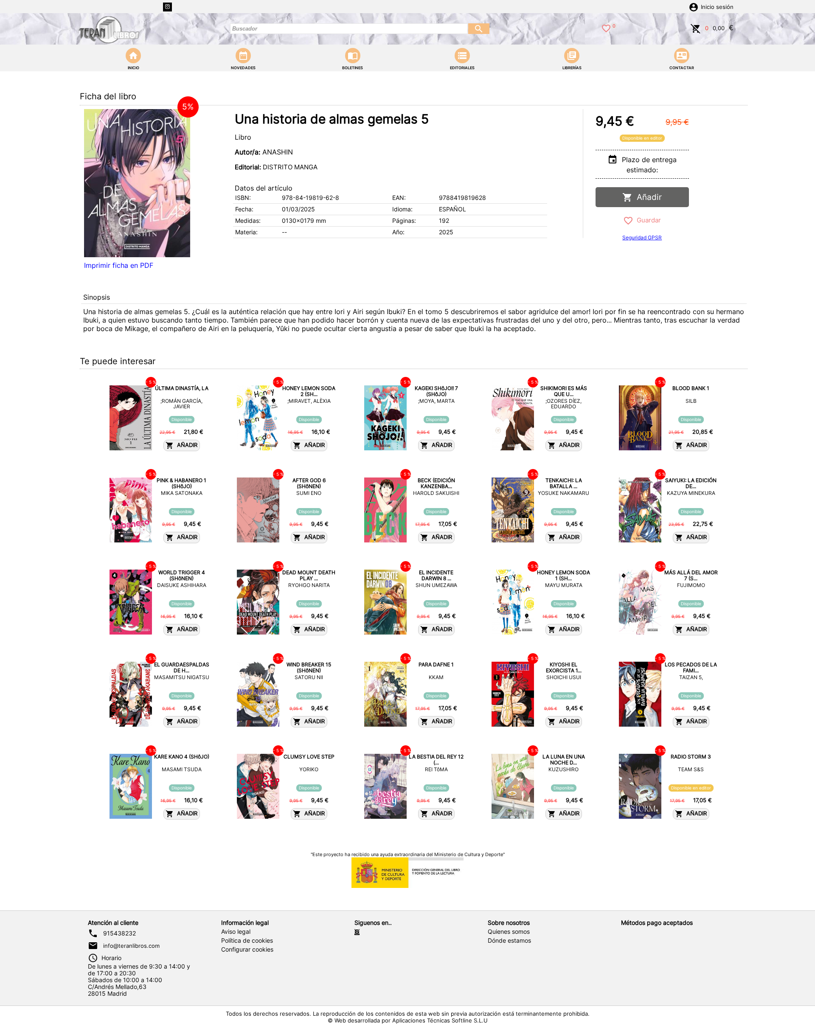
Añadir (647, 197)
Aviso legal (235, 931)
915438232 (119, 933)
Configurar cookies (247, 949)
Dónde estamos (509, 940)
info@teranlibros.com (131, 945)
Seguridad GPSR (642, 237)
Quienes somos (509, 931)
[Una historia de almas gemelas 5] (137, 183)
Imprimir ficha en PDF (118, 265)
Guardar (647, 220)
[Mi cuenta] (694, 6)
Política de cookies (247, 940)
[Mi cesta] (696, 27)
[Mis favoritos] (606, 27)
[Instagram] (167, 7)
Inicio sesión (717, 7)
